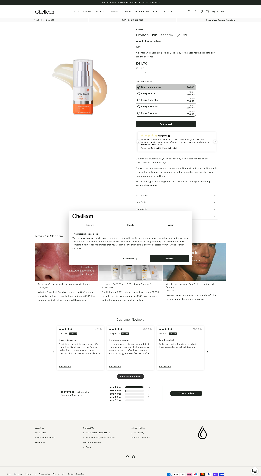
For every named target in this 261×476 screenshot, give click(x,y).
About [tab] (171, 225)
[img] (65, 329)
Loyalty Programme (45, 437)
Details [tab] (130, 225)
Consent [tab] (90, 225)
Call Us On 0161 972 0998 (132, 20)
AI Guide (87, 447)
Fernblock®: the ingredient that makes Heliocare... (65, 284)
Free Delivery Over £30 (44, 20)
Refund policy (30, 474)
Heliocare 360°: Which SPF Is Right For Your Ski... (129, 284)
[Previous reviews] (138, 142)
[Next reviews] (215, 142)
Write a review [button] (186, 393)
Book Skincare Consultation (96, 432)
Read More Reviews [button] (130, 376)
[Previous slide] (53, 352)
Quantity (140, 68)
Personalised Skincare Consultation (221, 20)
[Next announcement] (225, 2)
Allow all (169, 258)
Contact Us (88, 428)
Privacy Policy (138, 428)
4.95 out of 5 (82, 392)
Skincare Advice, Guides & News (99, 437)
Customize (128, 258)
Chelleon (18, 474)
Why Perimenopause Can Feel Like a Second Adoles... (190, 285)
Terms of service (59, 474)
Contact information (76, 474)
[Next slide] (208, 352)
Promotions (40, 432)
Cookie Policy (137, 432)
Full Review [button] (65, 366)
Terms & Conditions (140, 437)
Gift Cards (40, 442)
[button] (87, 11)
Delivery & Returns (92, 442)
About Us (39, 428)
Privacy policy (44, 474)
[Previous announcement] (36, 2)
